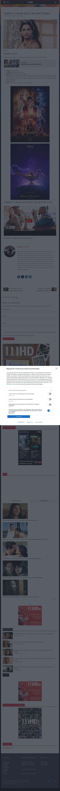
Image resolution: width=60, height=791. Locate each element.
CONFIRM (19, 416)
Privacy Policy (38, 422)
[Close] (56, 368)
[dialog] (30, 395)
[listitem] (30, 390)
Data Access (30, 422)
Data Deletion (21, 422)
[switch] (49, 394)
